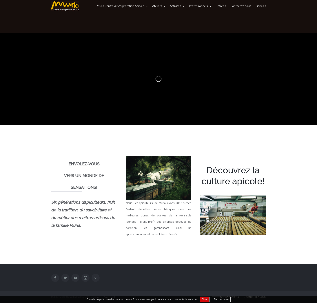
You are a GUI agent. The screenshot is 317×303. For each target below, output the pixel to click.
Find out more (221, 299)
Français (261, 6)
